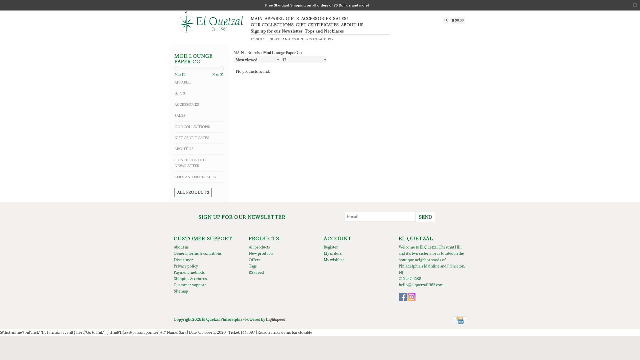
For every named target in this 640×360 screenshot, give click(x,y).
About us (181, 247)
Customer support (190, 284)
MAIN (257, 18)
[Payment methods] (460, 320)
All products (193, 192)
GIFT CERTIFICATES (317, 24)
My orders (333, 253)
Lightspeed (276, 319)
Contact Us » (321, 39)
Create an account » (288, 39)
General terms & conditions (198, 253)
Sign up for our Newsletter (277, 31)
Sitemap (181, 291)
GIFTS (292, 18)
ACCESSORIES (316, 18)
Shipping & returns (190, 278)
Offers (254, 260)
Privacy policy (186, 266)
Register (331, 247)
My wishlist (334, 260)
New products (261, 253)
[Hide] (635, 5)
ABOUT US (352, 24)
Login (256, 39)
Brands (254, 52)
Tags (253, 266)
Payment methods (189, 272)
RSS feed (256, 272)
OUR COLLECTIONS (272, 24)
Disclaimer (183, 260)
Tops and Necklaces (324, 31)
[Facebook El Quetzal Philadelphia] (403, 297)
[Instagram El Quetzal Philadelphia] (412, 297)
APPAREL (274, 18)
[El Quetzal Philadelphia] (210, 24)
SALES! (340, 18)
